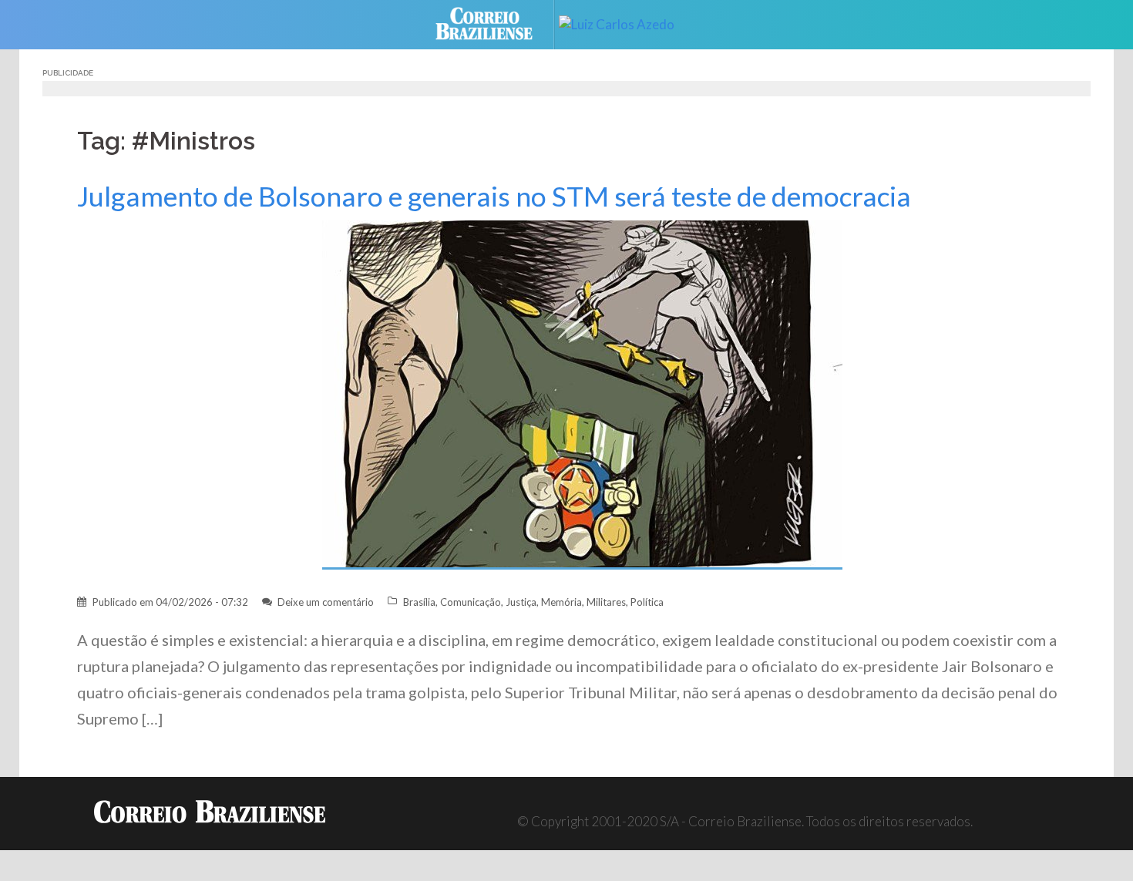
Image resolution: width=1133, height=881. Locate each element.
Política (647, 602)
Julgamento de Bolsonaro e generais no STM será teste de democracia (494, 196)
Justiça (521, 602)
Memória (561, 602)
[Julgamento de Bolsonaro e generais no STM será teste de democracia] (582, 393)
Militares (606, 602)
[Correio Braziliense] (495, 23)
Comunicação (470, 602)
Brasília (419, 602)
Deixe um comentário (325, 602)
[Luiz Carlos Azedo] (628, 23)
